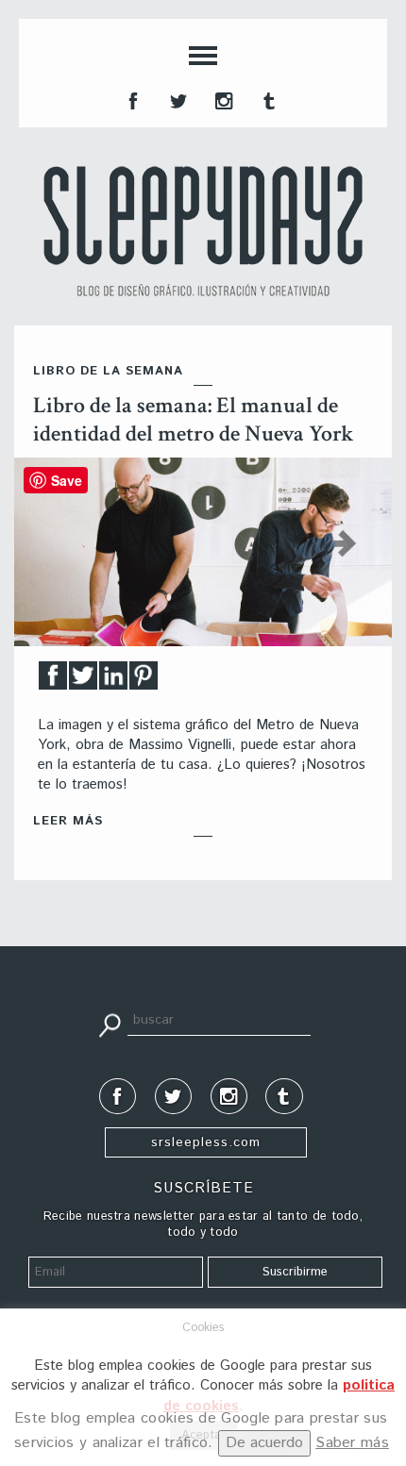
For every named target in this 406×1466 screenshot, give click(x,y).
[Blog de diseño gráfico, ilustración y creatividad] (203, 231)
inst (221, 99)
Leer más (68, 821)
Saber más (352, 1443)
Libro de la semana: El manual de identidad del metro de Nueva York (193, 419)
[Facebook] (53, 680)
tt (176, 99)
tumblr (267, 99)
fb (131, 99)
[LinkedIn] (113, 680)
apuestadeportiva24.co (66, 964)
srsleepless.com (206, 1142)
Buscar (109, 1023)
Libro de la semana (108, 371)
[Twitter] (83, 680)
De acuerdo (264, 1443)
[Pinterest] (143, 680)
